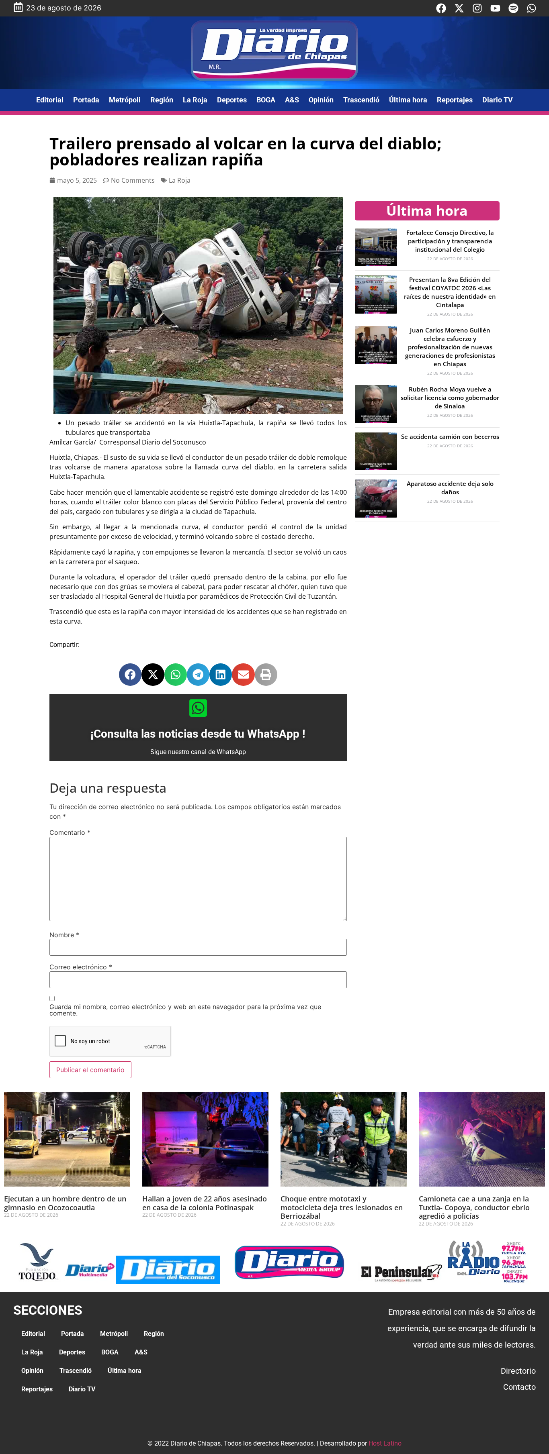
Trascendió (361, 100)
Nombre (64, 935)
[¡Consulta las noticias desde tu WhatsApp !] (198, 708)
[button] (130, 674)
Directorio (518, 1371)
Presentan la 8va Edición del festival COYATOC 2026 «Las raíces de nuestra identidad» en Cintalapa (450, 292)
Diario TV (497, 100)
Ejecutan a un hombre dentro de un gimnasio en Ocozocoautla (65, 1203)
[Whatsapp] (531, 8)
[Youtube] (495, 8)
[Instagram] (477, 8)
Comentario (69, 832)
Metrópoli (125, 100)
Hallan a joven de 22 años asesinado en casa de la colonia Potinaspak (204, 1203)
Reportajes (455, 100)
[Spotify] (513, 8)
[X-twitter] (459, 8)
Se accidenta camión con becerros (450, 436)
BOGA (265, 100)
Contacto (519, 1387)
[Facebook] (441, 8)
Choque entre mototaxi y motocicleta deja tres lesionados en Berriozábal (342, 1207)
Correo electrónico (80, 967)
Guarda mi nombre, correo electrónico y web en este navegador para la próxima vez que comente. (185, 1009)
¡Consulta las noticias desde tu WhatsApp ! (197, 733)
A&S (292, 100)
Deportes (232, 100)
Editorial (50, 100)
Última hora (408, 100)
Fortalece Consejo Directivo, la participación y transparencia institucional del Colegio (450, 240)
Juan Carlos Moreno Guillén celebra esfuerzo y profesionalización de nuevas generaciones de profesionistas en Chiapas (450, 347)
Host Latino (385, 1443)
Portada (86, 100)
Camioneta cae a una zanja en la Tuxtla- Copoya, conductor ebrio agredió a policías (474, 1207)
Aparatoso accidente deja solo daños (450, 487)
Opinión (321, 100)
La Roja (195, 100)
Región (161, 100)
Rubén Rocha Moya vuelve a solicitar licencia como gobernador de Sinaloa (450, 397)
